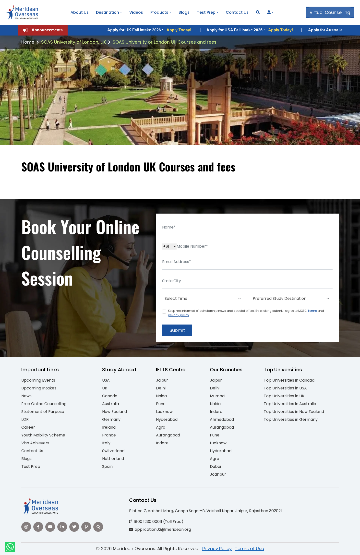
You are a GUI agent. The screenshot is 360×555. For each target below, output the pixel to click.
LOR (25, 419)
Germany (111, 419)
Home (27, 42)
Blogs (184, 12)
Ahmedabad (222, 419)
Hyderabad (167, 419)
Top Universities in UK (284, 396)
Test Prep (206, 12)
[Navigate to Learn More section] (269, 12)
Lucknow (164, 411)
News (26, 396)
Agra (160, 427)
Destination (107, 12)
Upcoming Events (38, 380)
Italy (106, 443)
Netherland (113, 458)
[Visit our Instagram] (26, 527)
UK (104, 388)
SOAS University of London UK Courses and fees (164, 42)
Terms (312, 311)
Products (159, 12)
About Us (80, 12)
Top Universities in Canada (289, 380)
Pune (161, 404)
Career (28, 427)
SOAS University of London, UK (73, 42)
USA (106, 380)
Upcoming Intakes (38, 388)
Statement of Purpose (42, 411)
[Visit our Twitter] (74, 527)
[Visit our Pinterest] (86, 527)
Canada (109, 396)
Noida (161, 396)
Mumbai (217, 396)
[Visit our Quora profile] (98, 527)
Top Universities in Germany (291, 419)
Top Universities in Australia (290, 404)
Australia (110, 404)
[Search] (258, 12)
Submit (177, 330)
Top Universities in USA (285, 388)
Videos (136, 12)
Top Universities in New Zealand (294, 411)
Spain (107, 466)
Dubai (215, 466)
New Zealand (114, 411)
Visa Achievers (35, 443)
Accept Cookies (238, 547)
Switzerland (113, 451)
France (109, 435)
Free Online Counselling (43, 404)
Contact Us (237, 12)
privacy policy (178, 315)
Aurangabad (168, 435)
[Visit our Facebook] (38, 527)
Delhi (161, 388)
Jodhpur (218, 474)
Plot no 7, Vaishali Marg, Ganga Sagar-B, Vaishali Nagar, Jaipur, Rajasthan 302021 (205, 511)
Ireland (109, 427)
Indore (162, 443)
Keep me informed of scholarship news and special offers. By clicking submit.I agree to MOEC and (246, 313)
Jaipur (162, 380)
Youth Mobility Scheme (43, 435)
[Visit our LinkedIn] (62, 527)
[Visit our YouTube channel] (50, 527)
